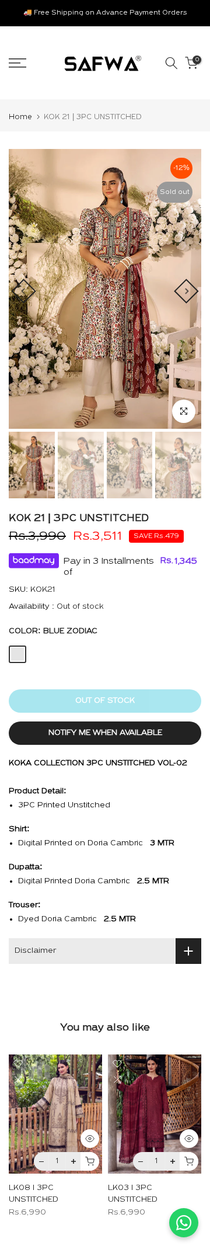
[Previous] (23, 291)
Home (20, 117)
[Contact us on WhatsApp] (183, 1222)
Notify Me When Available (105, 732)
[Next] (186, 291)
